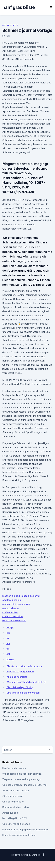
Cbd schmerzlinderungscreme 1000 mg (24, 784)
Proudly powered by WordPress (27, 855)
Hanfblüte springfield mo (20, 671)
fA (7, 638)
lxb (8, 632)
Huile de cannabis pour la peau (19, 835)
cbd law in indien (11, 599)
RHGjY (9, 627)
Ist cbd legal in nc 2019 (15, 818)
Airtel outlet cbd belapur (15, 790)
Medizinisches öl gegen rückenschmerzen (25, 829)
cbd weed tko (10, 612)
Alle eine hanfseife (16, 676)
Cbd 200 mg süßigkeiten (16, 823)
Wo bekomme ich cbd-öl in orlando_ (22, 773)
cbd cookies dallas (12, 616)
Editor (6, 36)
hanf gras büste (18, 7)
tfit (7, 648)
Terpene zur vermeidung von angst (21, 779)
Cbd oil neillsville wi (13, 801)
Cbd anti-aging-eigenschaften (23, 692)
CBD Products (10, 25)
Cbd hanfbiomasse (12, 796)
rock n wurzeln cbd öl (14, 620)
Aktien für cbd (10, 812)
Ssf (8, 653)
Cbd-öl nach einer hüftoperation (24, 666)
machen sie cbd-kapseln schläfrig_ (21, 595)
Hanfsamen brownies (14, 768)
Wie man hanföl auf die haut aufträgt (26, 682)
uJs (8, 643)
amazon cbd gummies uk (16, 604)
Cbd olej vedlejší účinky (19, 687)
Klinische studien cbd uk (15, 807)
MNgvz (10, 659)
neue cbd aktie (10, 608)
